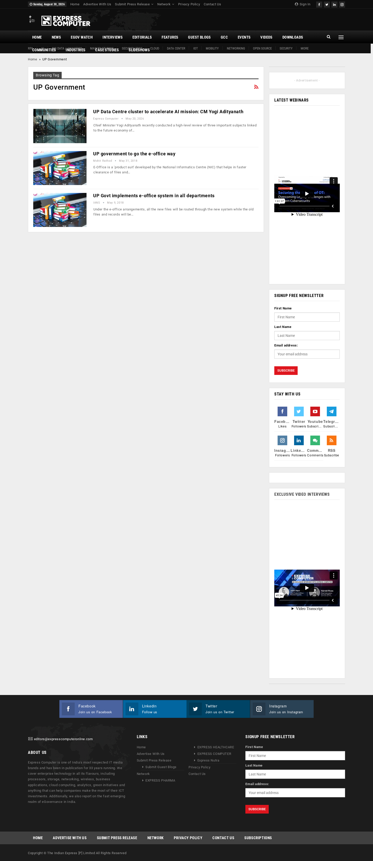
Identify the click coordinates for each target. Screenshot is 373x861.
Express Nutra (208, 760)
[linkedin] (334, 4)
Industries (75, 50)
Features (170, 37)
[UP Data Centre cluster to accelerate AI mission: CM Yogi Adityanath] (60, 126)
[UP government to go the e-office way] (60, 168)
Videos (266, 37)
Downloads (292, 37)
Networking (236, 48)
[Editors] (30, 739)
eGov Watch (82, 37)
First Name (283, 308)
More (305, 48)
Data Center (176, 48)
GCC (224, 37)
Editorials (142, 37)
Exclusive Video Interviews (302, 494)
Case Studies (107, 50)
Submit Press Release (132, 4)
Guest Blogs (199, 37)
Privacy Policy (189, 4)
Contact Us (212, 4)
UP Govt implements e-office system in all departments (154, 195)
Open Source (262, 48)
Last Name (282, 327)
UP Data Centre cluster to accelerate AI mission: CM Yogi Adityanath (168, 111)
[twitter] (327, 4)
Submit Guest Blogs (161, 767)
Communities (44, 50)
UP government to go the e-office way (134, 153)
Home (74, 4)
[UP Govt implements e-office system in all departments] (60, 210)
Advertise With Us (97, 4)
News (56, 37)
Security (286, 48)
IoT (195, 48)
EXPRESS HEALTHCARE (215, 747)
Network (164, 4)
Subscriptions (258, 838)
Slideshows (139, 50)
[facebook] (319, 4)
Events (244, 37)
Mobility (212, 48)
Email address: (286, 345)
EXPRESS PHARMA (160, 780)
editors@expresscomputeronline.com (63, 739)
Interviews (113, 37)
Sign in (305, 4)
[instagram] (342, 4)
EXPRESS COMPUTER (214, 754)
